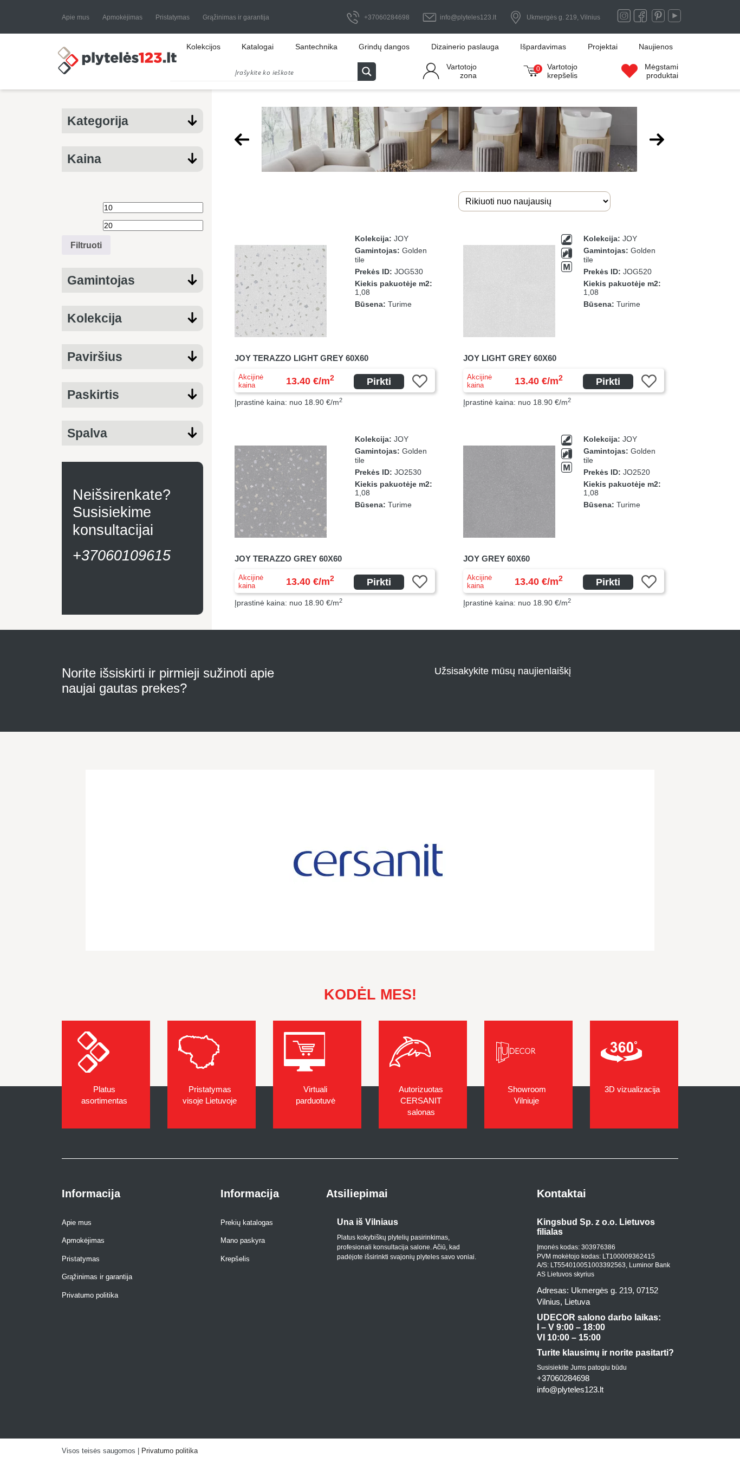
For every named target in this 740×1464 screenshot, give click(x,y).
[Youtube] (674, 18)
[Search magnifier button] (367, 71)
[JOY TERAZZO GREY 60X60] (335, 520)
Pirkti (379, 381)
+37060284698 (387, 17)
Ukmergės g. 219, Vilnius (563, 17)
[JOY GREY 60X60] (564, 520)
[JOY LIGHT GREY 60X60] (564, 320)
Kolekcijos (203, 46)
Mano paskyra (242, 1240)
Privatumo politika (90, 1295)
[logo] (118, 61)
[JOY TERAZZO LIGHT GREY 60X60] (335, 320)
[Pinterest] (658, 18)
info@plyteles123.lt (468, 17)
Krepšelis (235, 1259)
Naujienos (656, 46)
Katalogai (258, 46)
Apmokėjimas (122, 17)
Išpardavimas (543, 46)
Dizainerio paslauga (465, 46)
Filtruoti (86, 245)
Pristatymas (172, 17)
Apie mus (75, 17)
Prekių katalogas (246, 1222)
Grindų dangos (384, 46)
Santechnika (316, 46)
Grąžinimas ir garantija (236, 17)
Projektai (603, 46)
